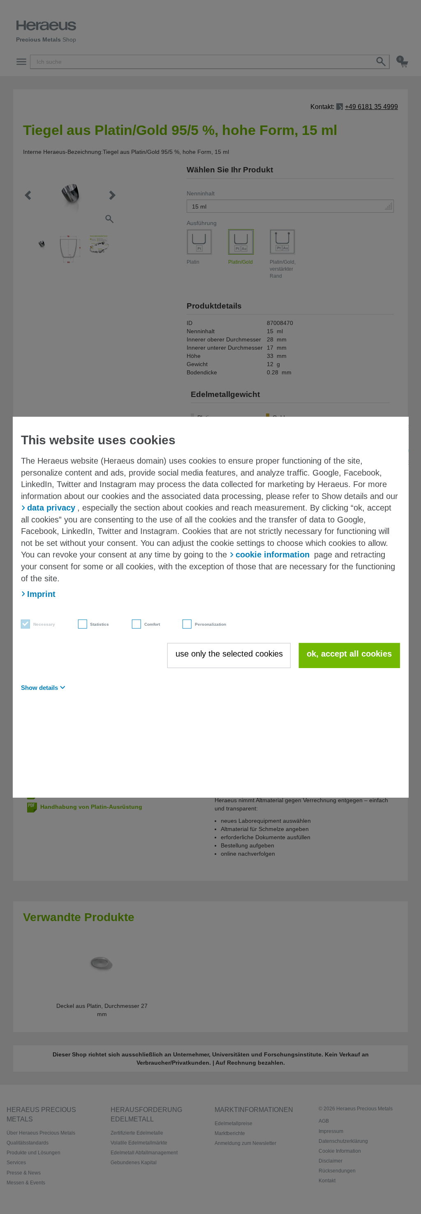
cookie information (273, 554)
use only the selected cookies (229, 653)
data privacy (51, 507)
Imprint (41, 594)
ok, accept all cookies (349, 653)
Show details (39, 687)
